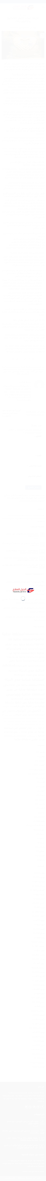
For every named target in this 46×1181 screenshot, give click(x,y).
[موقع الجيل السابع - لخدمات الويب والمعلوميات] (23, 590)
